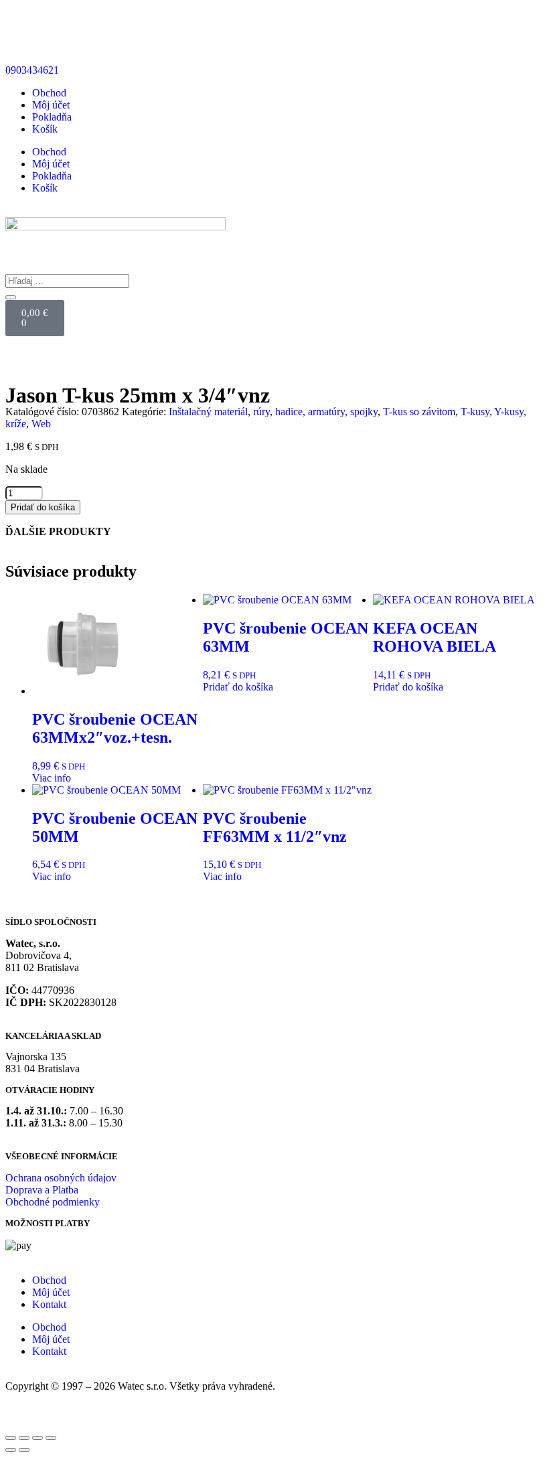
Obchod (49, 92)
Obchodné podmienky (52, 1202)
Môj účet (51, 105)
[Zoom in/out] (10, 1438)
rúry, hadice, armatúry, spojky (315, 411)
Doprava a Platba (41, 1189)
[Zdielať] (37, 1438)
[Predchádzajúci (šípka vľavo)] (10, 1450)
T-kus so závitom (419, 411)
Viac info (51, 778)
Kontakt (49, 1304)
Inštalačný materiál (208, 411)
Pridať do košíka (43, 507)
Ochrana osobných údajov (60, 1177)
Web (41, 423)
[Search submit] (10, 297)
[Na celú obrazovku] (24, 1438)
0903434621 (32, 70)
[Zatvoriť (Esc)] (51, 1438)
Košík (45, 129)
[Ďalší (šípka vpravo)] (24, 1450)
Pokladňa (52, 117)
